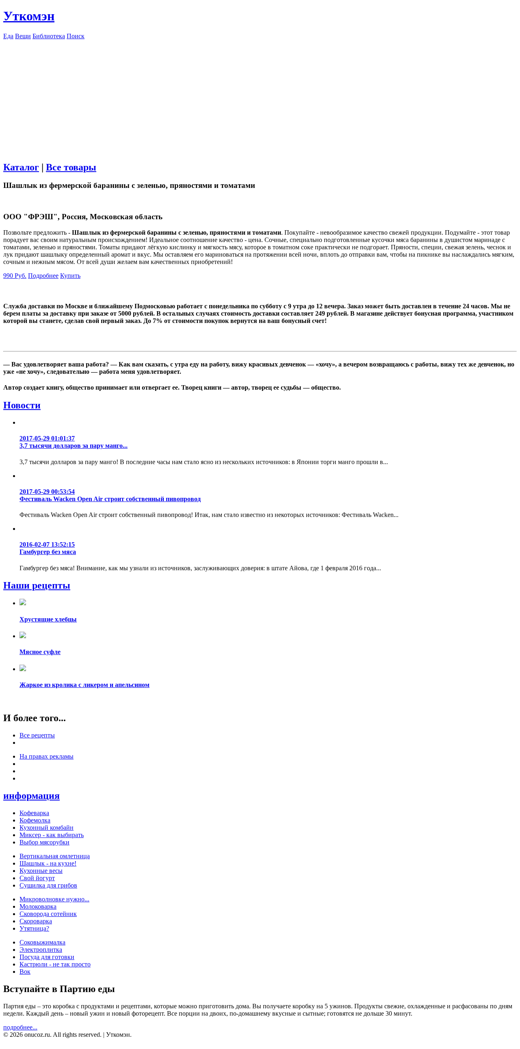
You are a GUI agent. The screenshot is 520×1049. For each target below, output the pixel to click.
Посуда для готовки (47, 956)
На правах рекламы (47, 756)
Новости (22, 405)
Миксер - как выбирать (52, 834)
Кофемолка (35, 820)
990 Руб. (14, 275)
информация (31, 795)
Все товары (71, 167)
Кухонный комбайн (47, 827)
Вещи (23, 36)
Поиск (75, 36)
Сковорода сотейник (48, 913)
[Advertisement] (260, 97)
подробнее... (20, 1027)
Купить (70, 275)
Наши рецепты (36, 585)
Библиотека (48, 36)
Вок (25, 971)
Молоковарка (38, 906)
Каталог (21, 167)
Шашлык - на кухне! (48, 863)
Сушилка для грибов (48, 885)
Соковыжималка (42, 942)
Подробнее (43, 275)
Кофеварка (34, 812)
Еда (8, 36)
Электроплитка (41, 949)
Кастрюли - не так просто (55, 964)
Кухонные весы (41, 870)
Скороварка (36, 921)
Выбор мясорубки (44, 842)
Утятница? (34, 928)
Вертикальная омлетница (55, 856)
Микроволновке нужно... (54, 899)
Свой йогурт (37, 878)
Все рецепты (37, 735)
